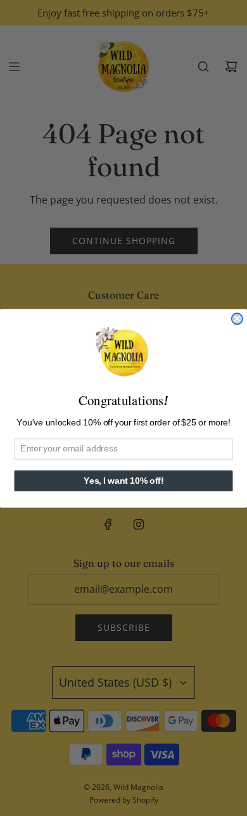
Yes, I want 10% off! (123, 480)
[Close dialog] (237, 318)
